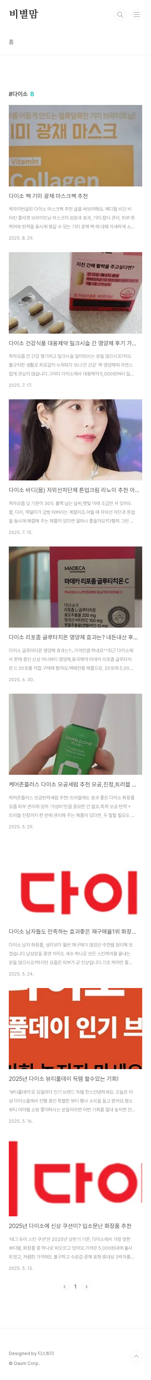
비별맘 (23, 15)
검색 (120, 14)
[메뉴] (136, 14)
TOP (136, 1356)
